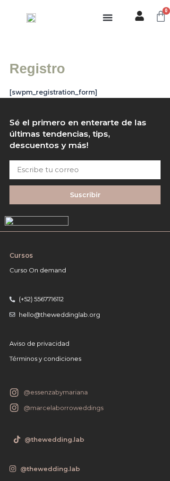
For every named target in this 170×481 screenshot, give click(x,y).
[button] (108, 17)
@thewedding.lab (50, 468)
